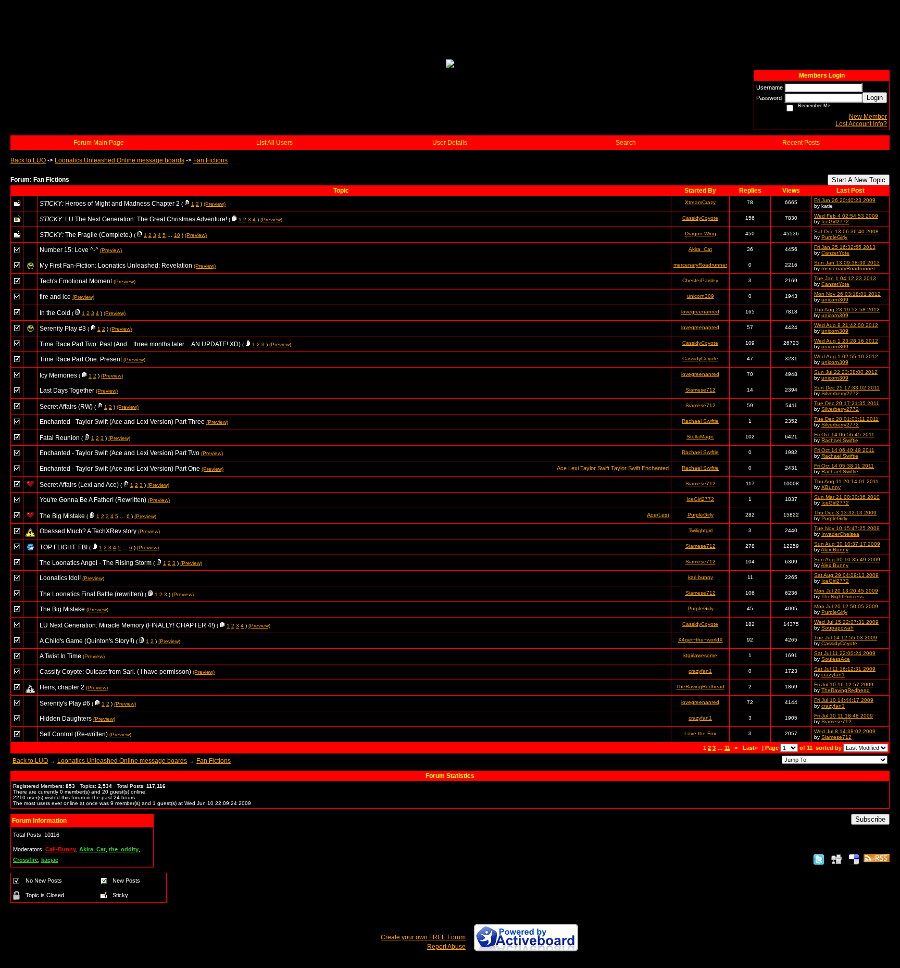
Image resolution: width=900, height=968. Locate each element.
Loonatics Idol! (60, 578)
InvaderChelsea (840, 534)
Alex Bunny (834, 549)
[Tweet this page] (818, 859)
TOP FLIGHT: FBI (64, 547)
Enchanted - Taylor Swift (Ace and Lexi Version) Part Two (119, 453)
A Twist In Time (60, 656)
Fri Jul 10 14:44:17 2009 (843, 700)
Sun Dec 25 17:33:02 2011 (847, 388)
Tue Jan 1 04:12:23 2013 (845, 278)
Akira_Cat (700, 249)
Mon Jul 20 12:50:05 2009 (846, 606)
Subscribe (870, 819)
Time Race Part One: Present (81, 359)
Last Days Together (67, 390)
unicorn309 (700, 296)
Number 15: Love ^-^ (69, 250)
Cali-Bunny (60, 849)
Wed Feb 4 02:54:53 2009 (846, 216)
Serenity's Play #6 (65, 703)
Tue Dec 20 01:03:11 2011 (846, 419)
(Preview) (215, 204)
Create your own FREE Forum (423, 937)
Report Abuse (446, 946)
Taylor (588, 468)
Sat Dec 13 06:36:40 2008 (846, 231)
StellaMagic (700, 436)
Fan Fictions (210, 160)
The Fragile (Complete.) (98, 234)
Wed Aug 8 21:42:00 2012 (846, 325)
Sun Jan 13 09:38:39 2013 (847, 263)
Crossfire (25, 860)
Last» (751, 748)
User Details (449, 142)
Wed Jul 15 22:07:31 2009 (846, 622)
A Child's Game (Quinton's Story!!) (87, 641)
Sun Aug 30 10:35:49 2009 (847, 559)
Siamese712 (700, 390)
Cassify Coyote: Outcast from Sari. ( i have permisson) (115, 671)
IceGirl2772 (835, 221)
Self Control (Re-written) (74, 734)
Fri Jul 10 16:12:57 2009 (843, 684)
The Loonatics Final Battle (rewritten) (91, 594)
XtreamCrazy (700, 202)
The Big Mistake (62, 516)
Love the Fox (700, 733)
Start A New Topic (858, 180)
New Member (868, 116)
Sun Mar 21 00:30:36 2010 (847, 497)
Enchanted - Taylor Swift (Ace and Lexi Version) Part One (120, 468)
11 (727, 748)
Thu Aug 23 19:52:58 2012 (847, 309)
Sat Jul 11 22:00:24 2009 (845, 653)
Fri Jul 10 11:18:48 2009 (843, 716)
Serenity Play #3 (63, 328)
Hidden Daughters (66, 718)
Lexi (573, 468)
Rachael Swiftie (700, 421)
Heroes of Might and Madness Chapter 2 (122, 203)
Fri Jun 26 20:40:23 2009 (845, 200)
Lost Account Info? (861, 124)
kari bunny (700, 577)
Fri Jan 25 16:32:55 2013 (845, 247)
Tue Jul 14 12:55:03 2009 (845, 637)
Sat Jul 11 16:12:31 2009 (845, 669)
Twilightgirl (700, 530)
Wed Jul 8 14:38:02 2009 (845, 731)
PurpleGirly (834, 237)
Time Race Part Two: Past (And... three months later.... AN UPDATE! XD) (140, 344)
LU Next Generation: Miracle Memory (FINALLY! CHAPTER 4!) (127, 625)
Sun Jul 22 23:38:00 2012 (846, 372)
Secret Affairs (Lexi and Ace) (79, 484)
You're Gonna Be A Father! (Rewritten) (93, 500)
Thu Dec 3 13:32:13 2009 (845, 513)
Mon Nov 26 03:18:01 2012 (847, 294)
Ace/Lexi (658, 515)
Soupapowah (837, 628)
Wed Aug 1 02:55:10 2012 (846, 356)
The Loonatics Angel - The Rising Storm (96, 563)
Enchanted (655, 468)
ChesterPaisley (700, 280)
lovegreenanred (700, 312)
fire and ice (55, 296)
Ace (562, 468)
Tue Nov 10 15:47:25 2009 (847, 528)
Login (875, 98)
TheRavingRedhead (700, 686)
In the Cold (55, 313)
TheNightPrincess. (843, 596)
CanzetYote (835, 253)
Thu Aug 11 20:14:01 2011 (846, 481)
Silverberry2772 (840, 393)
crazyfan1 (700, 671)
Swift (603, 468)
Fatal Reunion (60, 438)
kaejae (49, 860)
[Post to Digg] (836, 859)
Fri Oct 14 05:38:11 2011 (844, 466)
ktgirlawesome (700, 655)
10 (177, 235)
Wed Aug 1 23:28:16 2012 (846, 341)
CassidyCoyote (700, 218)
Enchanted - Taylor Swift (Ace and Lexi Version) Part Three (122, 421)
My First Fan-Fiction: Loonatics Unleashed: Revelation (116, 265)
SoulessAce (835, 659)
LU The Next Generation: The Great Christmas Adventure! (146, 219)
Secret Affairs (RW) (66, 406)
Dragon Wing (700, 233)
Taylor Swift (625, 468)
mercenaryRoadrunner (700, 265)
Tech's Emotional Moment (76, 281)
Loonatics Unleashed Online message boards (119, 160)
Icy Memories (58, 375)
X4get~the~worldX (700, 640)
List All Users (274, 142)
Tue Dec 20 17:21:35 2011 (846, 403)
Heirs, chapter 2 (62, 687)
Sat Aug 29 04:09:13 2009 (846, 575)
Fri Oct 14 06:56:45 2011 (844, 434)
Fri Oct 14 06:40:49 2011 (844, 450)
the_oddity (124, 849)
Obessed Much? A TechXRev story (88, 531)
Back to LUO (28, 160)
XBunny (831, 487)
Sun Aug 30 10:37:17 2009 (847, 544)
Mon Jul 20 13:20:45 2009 (846, 591)
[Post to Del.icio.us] (854, 859)
